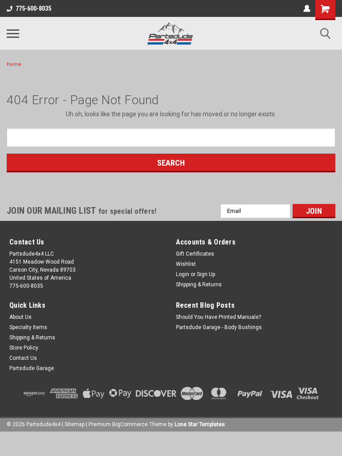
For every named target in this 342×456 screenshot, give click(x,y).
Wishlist (186, 264)
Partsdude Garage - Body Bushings (219, 327)
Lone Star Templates (200, 424)
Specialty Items (28, 327)
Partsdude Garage (31, 368)
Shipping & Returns (199, 284)
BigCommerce (130, 424)
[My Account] (306, 8)
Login (182, 274)
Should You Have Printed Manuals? (218, 317)
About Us (20, 317)
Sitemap (75, 424)
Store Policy (23, 348)
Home (14, 64)
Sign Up (206, 274)
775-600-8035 (33, 8)
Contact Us (23, 358)
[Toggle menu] (13, 33)
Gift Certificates (195, 254)
